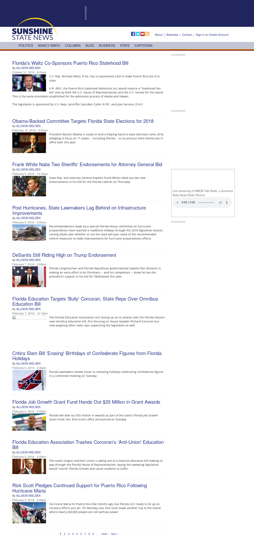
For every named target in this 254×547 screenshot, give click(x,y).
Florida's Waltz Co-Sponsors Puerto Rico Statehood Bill (70, 62)
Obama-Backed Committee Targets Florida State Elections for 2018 (83, 120)
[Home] (34, 28)
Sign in (200, 34)
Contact (187, 34)
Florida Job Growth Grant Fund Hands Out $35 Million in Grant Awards (86, 401)
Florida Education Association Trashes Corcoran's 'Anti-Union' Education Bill (88, 444)
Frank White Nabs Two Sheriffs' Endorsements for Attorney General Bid (87, 164)
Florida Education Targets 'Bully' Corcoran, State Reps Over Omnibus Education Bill (85, 301)
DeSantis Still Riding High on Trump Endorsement (64, 254)
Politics (26, 45)
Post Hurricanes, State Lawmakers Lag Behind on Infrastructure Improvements (79, 210)
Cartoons (144, 45)
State (125, 45)
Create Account (218, 34)
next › (105, 534)
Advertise (172, 34)
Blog (90, 45)
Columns (73, 45)
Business (107, 45)
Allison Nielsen (28, 68)
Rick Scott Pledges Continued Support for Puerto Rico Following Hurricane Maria (79, 488)
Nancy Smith (49, 45)
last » (114, 534)
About (158, 34)
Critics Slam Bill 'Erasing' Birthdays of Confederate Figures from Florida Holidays (87, 355)
